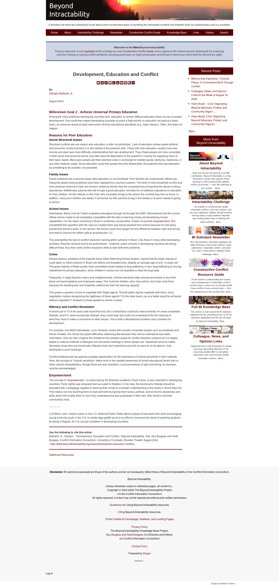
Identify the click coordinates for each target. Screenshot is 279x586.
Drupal (147, 553)
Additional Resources (61, 455)
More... (192, 131)
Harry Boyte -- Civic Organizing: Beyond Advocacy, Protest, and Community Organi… (209, 107)
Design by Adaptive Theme (223, 583)
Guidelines (116, 505)
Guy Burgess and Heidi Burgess (124, 534)
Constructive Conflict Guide (144, 32)
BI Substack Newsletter (211, 237)
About (67, 32)
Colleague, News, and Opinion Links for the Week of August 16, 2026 (209, 95)
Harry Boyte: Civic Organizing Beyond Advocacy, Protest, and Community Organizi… (209, 120)
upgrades (89, 51)
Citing (121, 512)
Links (196, 32)
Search (224, 32)
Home (54, 32)
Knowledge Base (176, 32)
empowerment (161, 221)
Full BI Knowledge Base (210, 307)
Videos (210, 32)
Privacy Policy (139, 527)
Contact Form (139, 546)
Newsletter (116, 32)
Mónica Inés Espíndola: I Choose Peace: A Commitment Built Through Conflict (212, 82)
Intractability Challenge (91, 32)
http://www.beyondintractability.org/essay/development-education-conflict (92, 444)
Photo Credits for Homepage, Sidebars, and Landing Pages (140, 519)
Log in (49, 573)
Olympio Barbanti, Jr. (61, 93)
